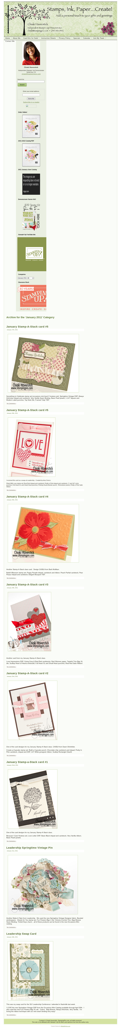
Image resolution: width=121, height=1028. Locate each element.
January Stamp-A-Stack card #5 (27, 326)
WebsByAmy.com (65, 1026)
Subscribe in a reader (31, 102)
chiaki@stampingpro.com (31, 74)
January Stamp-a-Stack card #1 (27, 762)
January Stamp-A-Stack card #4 (27, 496)
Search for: (20, 79)
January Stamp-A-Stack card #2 (27, 673)
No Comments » (11, 403)
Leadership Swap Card (21, 933)
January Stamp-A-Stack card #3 (27, 584)
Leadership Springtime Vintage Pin (29, 847)
